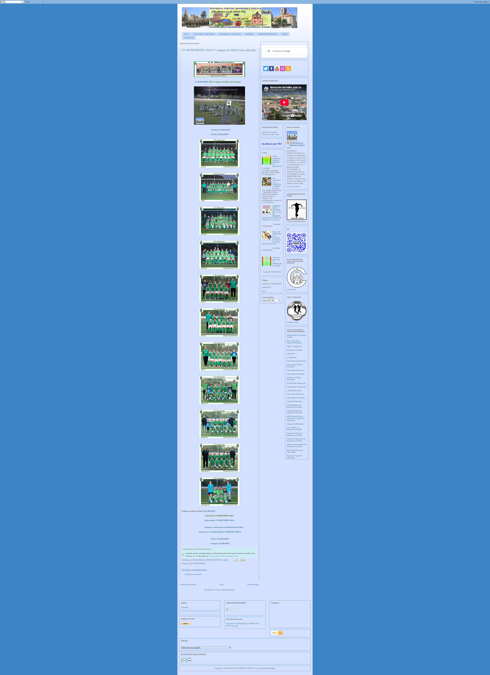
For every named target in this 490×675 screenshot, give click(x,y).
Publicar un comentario (193, 574)
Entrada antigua (253, 585)
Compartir (184, 607)
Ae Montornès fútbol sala (296, 383)
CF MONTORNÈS (201, 82)
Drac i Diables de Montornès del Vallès (294, 429)
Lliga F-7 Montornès (294, 346)
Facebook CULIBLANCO (220, 130)
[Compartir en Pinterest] (244, 560)
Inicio (222, 585)
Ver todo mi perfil (293, 186)
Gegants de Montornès (295, 424)
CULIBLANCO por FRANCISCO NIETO (207, 560)
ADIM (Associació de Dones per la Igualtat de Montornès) (295, 418)
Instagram (212, 556)
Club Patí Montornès (294, 401)
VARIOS (284, 34)
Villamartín (291, 354)
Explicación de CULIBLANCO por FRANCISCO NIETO (220, 532)
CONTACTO (266, 287)
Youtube (235, 556)
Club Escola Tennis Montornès (294, 379)
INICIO (186, 34)
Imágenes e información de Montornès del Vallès (224, 527)
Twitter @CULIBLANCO (220, 539)
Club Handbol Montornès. (296, 398)
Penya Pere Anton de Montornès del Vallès (295, 434)
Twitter (219, 556)
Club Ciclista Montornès (295, 374)
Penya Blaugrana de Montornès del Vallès (294, 412)
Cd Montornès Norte (294, 391)
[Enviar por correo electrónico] (235, 560)
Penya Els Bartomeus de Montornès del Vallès (296, 440)
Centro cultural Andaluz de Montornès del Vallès (296, 445)
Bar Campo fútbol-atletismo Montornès (294, 342)
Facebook (227, 556)
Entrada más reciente (188, 585)
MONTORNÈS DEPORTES (267, 34)
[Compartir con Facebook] (242, 560)
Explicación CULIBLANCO (271, 284)
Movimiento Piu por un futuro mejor (295, 451)
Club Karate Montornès (295, 370)
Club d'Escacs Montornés (296, 387)
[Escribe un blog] (237, 560)
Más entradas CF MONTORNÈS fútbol (219, 520)
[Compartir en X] (239, 560)
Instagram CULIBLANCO (220, 543)
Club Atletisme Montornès (296, 361)
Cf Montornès (292, 357)
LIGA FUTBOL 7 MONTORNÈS (204, 34)
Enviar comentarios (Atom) (225, 590)
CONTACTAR (188, 38)
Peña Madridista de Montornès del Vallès (294, 406)
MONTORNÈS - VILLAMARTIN (230, 34)
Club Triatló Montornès (295, 394)
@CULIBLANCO (209, 511)
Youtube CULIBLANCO (219, 134)
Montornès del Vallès (294, 350)
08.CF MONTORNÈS (197, 563)
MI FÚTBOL (250, 34)
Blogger (272, 668)
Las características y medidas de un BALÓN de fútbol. (276, 183)
